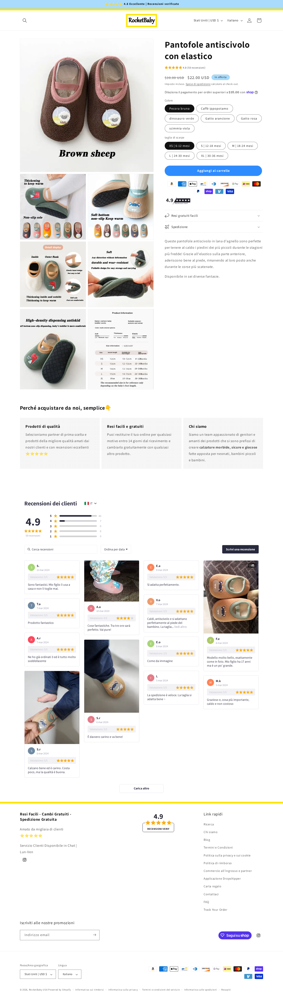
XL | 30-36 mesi (212, 155)
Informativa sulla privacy (123, 989)
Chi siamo (211, 832)
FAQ (206, 902)
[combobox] (116, 549)
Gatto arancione (217, 118)
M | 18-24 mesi (242, 146)
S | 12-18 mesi (211, 146)
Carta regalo (212, 886)
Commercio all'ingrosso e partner (228, 871)
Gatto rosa (249, 118)
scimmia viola (179, 128)
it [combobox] (91, 503)
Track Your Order (216, 910)
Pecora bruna (179, 108)
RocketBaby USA (38, 989)
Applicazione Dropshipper (222, 878)
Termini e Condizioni (218, 847)
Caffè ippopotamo (214, 108)
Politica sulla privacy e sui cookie (227, 855)
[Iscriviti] (94, 935)
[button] (25, 20)
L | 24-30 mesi (179, 155)
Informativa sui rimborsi (89, 989)
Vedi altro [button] (180, 627)
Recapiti (226, 989)
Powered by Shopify (59, 989)
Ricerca (209, 824)
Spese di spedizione (198, 84)
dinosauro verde (181, 118)
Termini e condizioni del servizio (161, 989)
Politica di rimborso (218, 863)
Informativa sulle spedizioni (200, 989)
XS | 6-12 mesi (179, 146)
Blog (207, 840)
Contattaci (211, 894)
